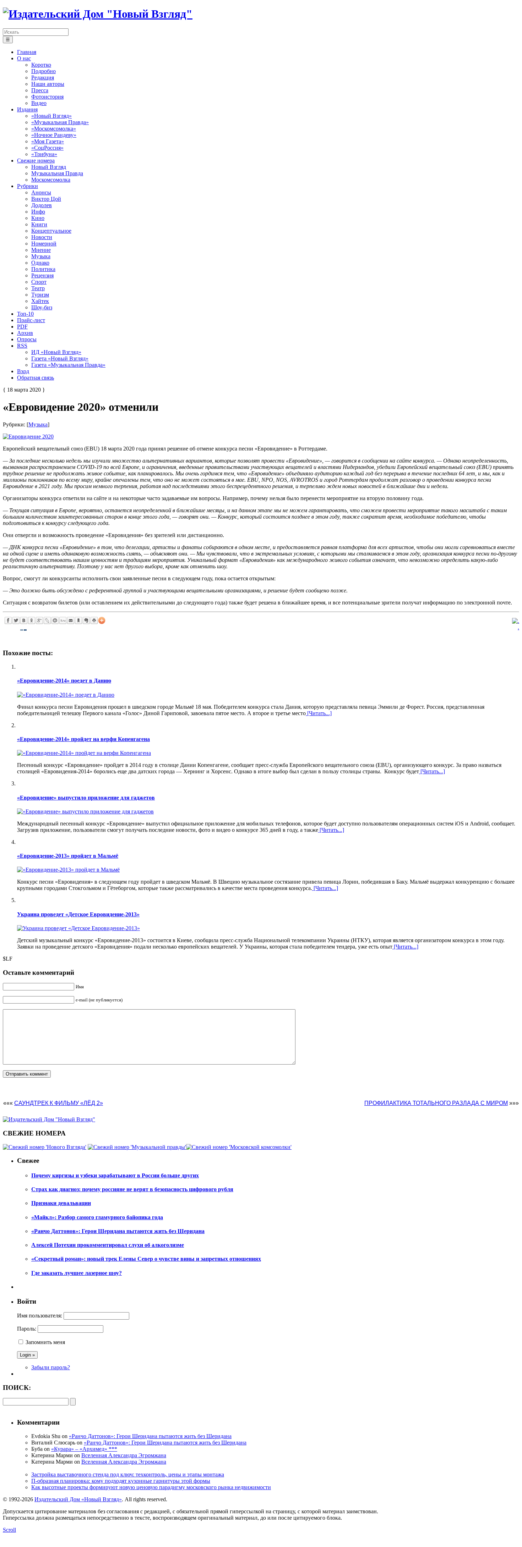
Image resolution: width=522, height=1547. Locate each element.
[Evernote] (86, 620)
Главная (26, 52)
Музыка (38, 424)
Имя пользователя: (39, 1316)
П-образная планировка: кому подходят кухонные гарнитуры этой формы (120, 1481)
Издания (27, 109)
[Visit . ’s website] (515, 621)
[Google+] (39, 620)
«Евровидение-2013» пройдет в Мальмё (67, 856)
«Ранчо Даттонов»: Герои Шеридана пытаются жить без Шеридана (150, 1436)
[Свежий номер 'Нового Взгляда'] (44, 1147)
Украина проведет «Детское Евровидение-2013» (78, 914)
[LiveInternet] (62, 620)
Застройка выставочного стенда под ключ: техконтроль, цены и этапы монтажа (127, 1474)
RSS (22, 346)
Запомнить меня (45, 1342)
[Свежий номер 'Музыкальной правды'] (137, 1147)
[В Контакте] (23, 620)
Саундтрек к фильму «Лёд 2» (58, 1103)
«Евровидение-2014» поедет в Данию (64, 681)
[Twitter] (16, 620)
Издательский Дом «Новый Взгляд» (78, 1499)
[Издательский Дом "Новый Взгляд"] (49, 1119)
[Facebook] (8, 620)
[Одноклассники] (31, 620)
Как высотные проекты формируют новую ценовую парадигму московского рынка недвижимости (151, 1487)
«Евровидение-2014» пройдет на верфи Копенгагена (83, 739)
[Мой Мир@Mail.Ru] (55, 620)
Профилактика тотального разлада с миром (436, 1103)
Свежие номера (36, 161)
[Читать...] (319, 713)
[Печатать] (94, 620)
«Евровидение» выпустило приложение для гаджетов (86, 798)
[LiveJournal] (47, 620)
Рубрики (27, 186)
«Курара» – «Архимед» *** (84, 1449)
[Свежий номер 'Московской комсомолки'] (239, 1147)
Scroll (9, 1530)
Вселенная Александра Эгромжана (123, 1455)
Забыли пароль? (50, 1367)
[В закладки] (78, 620)
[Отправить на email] (70, 620)
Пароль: (26, 1329)
